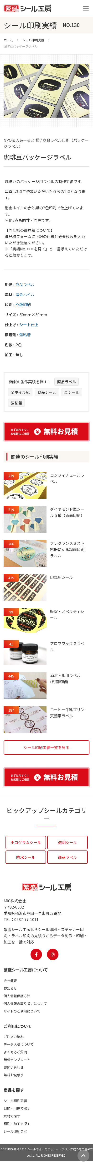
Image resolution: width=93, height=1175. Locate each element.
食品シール (47, 392)
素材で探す (12, 1116)
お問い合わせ (14, 1067)
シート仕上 (28, 324)
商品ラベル (25, 284)
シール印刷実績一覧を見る (46, 747)
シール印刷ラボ (15, 1131)
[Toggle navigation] (85, 8)
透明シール (67, 842)
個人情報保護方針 (17, 995)
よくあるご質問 (15, 1052)
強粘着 (25, 334)
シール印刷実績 (33, 40)
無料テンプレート (17, 1059)
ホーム (8, 40)
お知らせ (10, 988)
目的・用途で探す (17, 1108)
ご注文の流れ (14, 1036)
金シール (71, 392)
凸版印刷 (23, 304)
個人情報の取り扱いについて (25, 1003)
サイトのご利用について (22, 1011)
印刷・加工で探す (17, 1123)
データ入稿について (19, 1044)
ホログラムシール (25, 842)
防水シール (25, 857)
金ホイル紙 (20, 392)
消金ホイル (25, 294)
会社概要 (10, 980)
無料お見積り (14, 1074)
